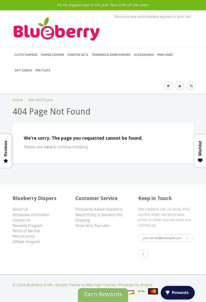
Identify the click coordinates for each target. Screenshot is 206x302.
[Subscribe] (187, 238)
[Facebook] (143, 254)
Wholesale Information (31, 215)
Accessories (144, 55)
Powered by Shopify (135, 285)
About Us (20, 209)
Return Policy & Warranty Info (99, 215)
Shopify (61, 285)
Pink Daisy (165, 55)
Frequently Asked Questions (98, 209)
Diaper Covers (52, 55)
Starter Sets (78, 55)
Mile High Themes (101, 285)
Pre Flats (42, 70)
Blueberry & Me (40, 285)
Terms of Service (26, 231)
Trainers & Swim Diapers (111, 55)
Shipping (82, 220)
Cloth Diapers (26, 55)
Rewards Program (27, 225)
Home (18, 100)
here (48, 147)
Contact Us (21, 220)
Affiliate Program (26, 241)
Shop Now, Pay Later (92, 225)
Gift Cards (23, 70)
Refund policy (24, 236)
